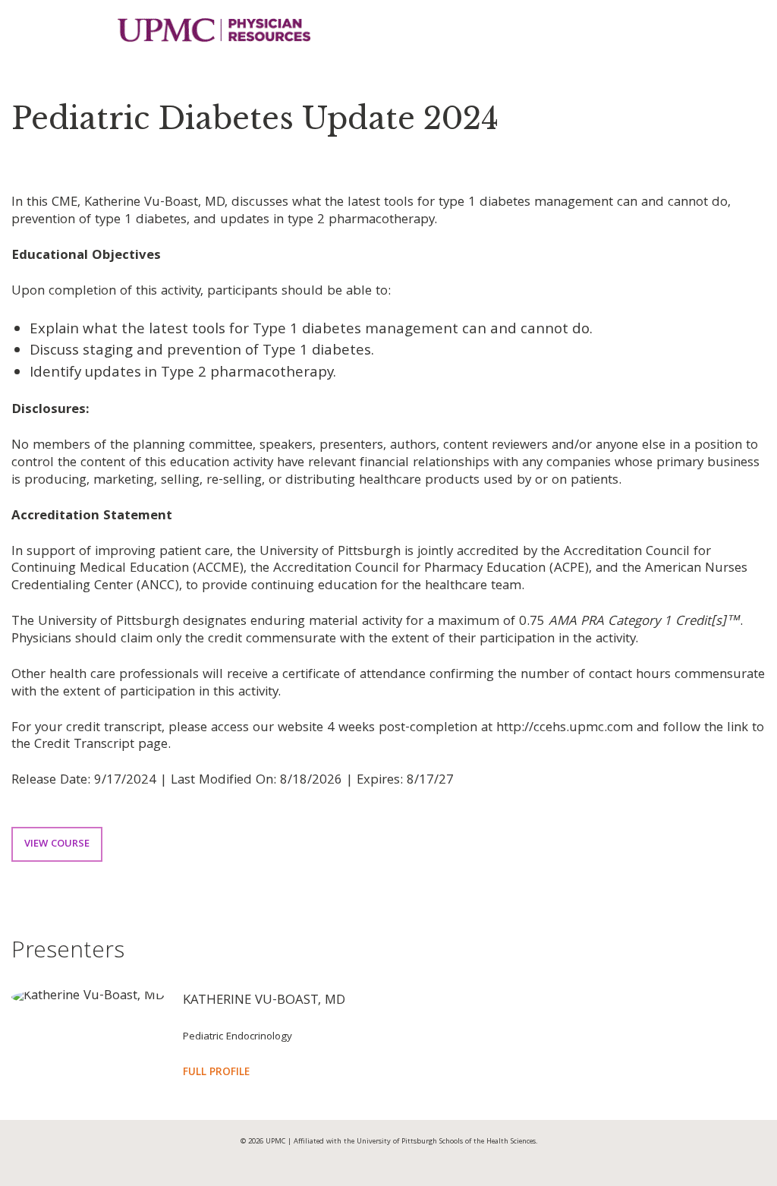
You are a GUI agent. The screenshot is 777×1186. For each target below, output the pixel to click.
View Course (57, 844)
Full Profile (216, 1073)
